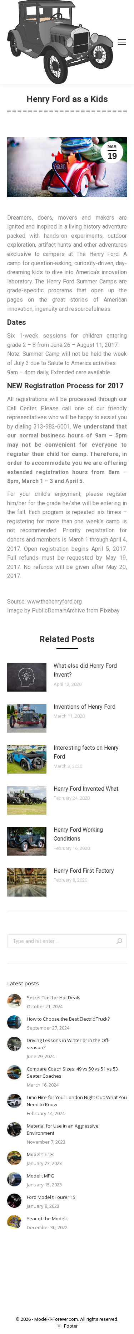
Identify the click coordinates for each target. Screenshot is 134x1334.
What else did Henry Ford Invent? (85, 670)
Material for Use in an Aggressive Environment (63, 1129)
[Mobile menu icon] (122, 42)
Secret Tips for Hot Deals (53, 997)
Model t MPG (40, 1176)
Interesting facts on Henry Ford (86, 752)
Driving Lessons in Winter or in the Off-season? (68, 1044)
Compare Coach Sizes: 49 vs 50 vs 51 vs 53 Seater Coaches (72, 1072)
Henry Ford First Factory (84, 870)
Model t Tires (41, 1154)
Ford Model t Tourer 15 (51, 1197)
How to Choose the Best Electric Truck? (68, 1019)
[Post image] (26, 677)
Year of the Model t (47, 1218)
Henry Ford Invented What (86, 788)
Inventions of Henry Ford (84, 706)
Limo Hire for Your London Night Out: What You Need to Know (77, 1101)
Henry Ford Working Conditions (78, 834)
